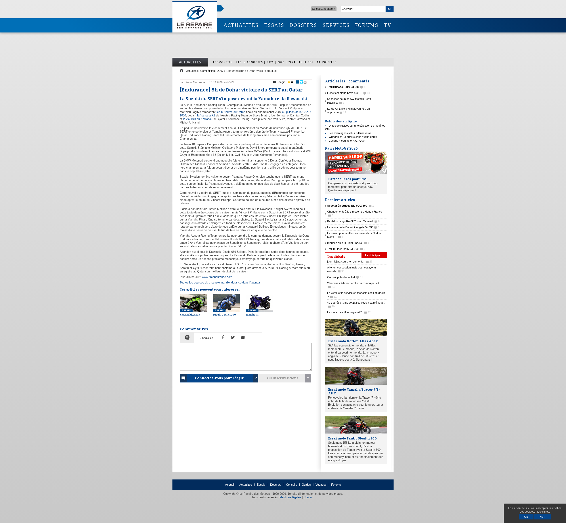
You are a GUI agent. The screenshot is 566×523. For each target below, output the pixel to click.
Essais (261, 484)
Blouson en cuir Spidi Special (348, 243)
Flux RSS (306, 62)
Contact (309, 497)
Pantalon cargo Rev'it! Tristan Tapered (353, 221)
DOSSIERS (303, 25)
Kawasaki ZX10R (190, 312)
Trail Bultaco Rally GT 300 (346, 249)
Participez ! (374, 255)
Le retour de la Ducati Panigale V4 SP (353, 227)
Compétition (207, 70)
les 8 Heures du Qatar (230, 112)
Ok (526, 516)
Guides (306, 484)
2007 (220, 70)
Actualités (190, 62)
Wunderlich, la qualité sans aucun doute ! (353, 137)
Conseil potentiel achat (345, 277)
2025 (281, 62)
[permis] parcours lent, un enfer (350, 261)
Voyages (321, 484)
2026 (270, 62)
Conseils (291, 484)
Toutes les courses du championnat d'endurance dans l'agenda (220, 282)
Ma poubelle (327, 62)
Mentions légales (290, 497)
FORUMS (366, 25)
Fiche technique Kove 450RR (348, 93)
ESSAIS (274, 25)
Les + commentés (249, 62)
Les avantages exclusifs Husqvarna (350, 133)
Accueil (230, 484)
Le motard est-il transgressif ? (349, 312)
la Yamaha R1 (206, 115)
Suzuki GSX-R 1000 (224, 312)
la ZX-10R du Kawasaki (198, 119)
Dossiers (275, 484)
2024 (291, 62)
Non (542, 516)
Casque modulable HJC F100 (347, 140)
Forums (336, 484)
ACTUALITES (241, 25)
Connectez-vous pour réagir (219, 378)
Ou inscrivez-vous (282, 378)
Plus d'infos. (542, 511)
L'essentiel (223, 62)
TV (388, 25)
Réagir (280, 82)
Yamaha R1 (252, 312)
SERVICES (336, 25)
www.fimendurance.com (217, 277)
